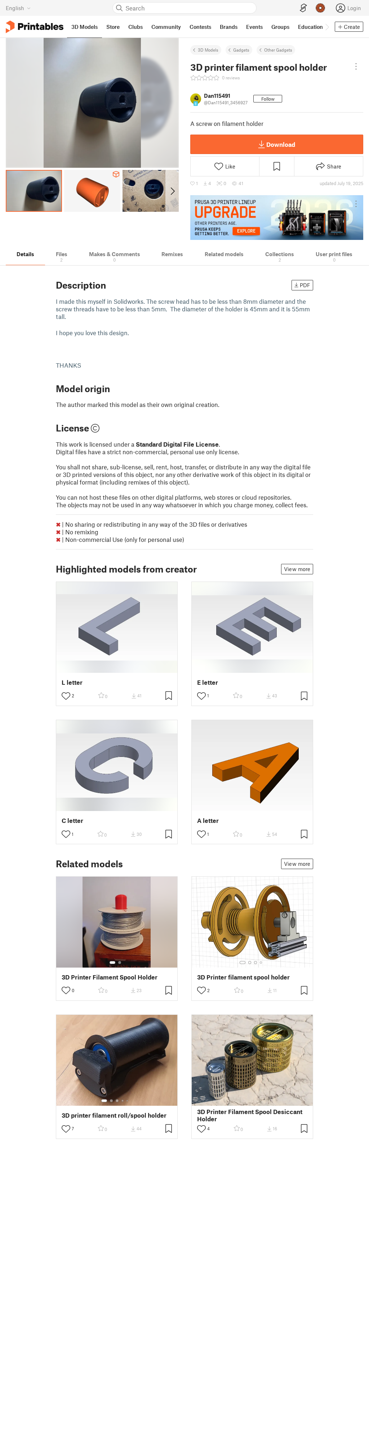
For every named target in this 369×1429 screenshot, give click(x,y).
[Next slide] (172, 191)
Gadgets (241, 49)
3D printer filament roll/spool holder (114, 1115)
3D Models (208, 49)
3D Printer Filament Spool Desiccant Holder (249, 1115)
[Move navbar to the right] (327, 27)
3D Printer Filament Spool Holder (109, 977)
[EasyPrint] (303, 8)
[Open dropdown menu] (356, 66)
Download (280, 144)
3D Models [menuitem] (84, 26)
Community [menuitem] (166, 26)
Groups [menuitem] (280, 26)
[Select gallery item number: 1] (112, 962)
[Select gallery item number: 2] (119, 962)
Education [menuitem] (310, 26)
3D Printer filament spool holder (243, 977)
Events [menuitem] (254, 26)
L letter (72, 682)
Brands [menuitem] (228, 26)
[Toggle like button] (66, 696)
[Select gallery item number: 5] (127, 1100)
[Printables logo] (34, 27)
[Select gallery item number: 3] (255, 962)
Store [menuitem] (113, 26)
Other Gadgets (278, 49)
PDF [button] (305, 285)
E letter (207, 682)
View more (297, 569)
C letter (72, 820)
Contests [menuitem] (200, 26)
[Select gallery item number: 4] (261, 962)
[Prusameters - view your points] (320, 8)
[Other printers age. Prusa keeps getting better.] (276, 217)
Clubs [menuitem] (135, 26)
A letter (208, 820)
